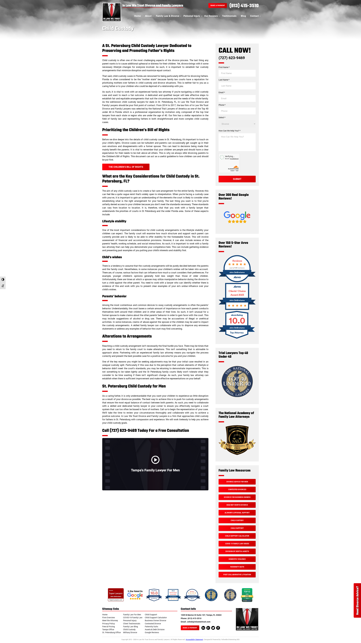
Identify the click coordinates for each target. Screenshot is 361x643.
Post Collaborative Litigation (237, 575)
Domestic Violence (237, 559)
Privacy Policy (108, 623)
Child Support (237, 528)
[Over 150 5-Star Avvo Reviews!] (237, 281)
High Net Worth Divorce (237, 505)
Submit (237, 179)
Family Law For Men (132, 614)
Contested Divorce (153, 623)
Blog (243, 15)
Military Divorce (130, 632)
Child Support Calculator (237, 536)
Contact (254, 15)
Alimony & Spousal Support (237, 513)
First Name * (224, 67)
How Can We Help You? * (229, 131)
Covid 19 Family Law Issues (237, 544)
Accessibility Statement (194, 639)
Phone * (222, 105)
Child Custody (237, 520)
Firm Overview (108, 617)
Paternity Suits (237, 567)
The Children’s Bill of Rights (126, 167)
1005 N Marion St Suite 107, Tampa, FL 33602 (201, 615)
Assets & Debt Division (155, 629)
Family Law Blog (130, 626)
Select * (222, 117)
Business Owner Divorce (155, 620)
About (148, 15)
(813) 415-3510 (244, 6)
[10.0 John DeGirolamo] (237, 339)
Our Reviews (211, 15)
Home (137, 15)
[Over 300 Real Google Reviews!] (237, 226)
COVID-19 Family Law (132, 617)
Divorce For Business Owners (237, 497)
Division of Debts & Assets (237, 551)
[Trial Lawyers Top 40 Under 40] (237, 397)
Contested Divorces (237, 489)
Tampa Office (108, 629)
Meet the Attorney (110, 620)
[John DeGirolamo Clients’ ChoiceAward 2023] (237, 309)
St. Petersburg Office (111, 632)
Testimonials (229, 15)
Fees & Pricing (108, 626)
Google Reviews (152, 632)
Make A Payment (218, 5)
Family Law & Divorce (167, 15)
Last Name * (224, 80)
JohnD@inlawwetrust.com (198, 622)
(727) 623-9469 (232, 58)
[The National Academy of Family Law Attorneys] (237, 454)
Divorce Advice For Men (237, 482)
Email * (222, 92)
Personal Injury (191, 15)
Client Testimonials (131, 623)
